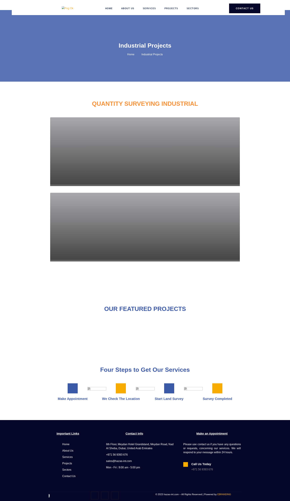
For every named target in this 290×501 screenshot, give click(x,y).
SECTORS (193, 8)
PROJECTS (171, 8)
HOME (109, 8)
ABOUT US (127, 8)
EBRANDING (224, 494)
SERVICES (149, 8)
